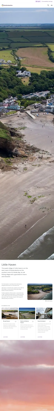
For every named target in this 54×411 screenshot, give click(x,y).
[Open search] (48, 5)
